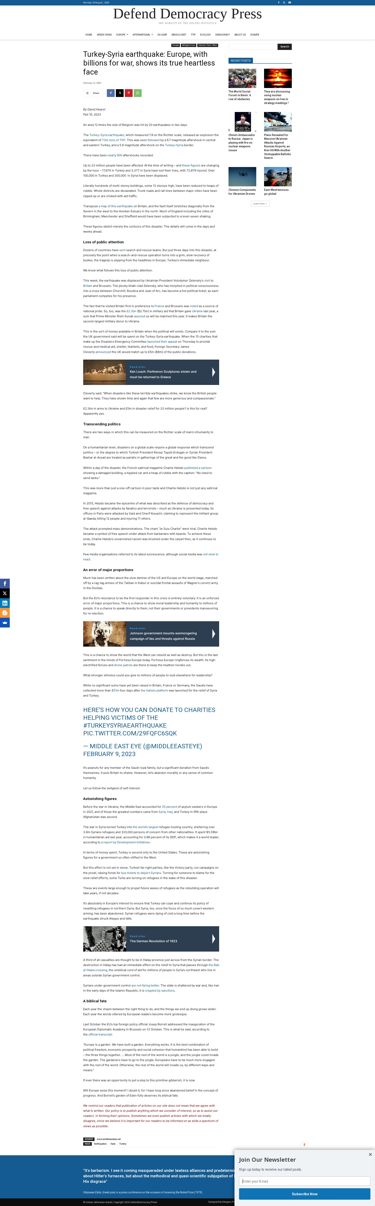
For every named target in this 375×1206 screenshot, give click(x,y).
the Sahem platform (154, 690)
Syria (179, 145)
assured (139, 316)
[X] (284, 3)
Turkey (170, 145)
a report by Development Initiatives (125, 842)
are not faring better (145, 985)
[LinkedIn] (5, 603)
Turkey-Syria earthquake (106, 135)
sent (122, 250)
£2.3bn (131, 311)
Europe (175, 45)
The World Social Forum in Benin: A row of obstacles (240, 95)
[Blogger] (5, 613)
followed (154, 140)
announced (103, 352)
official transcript (100, 1034)
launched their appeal (162, 341)
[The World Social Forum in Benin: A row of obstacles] (242, 78)
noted (194, 306)
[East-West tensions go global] (278, 176)
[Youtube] (289, 3)
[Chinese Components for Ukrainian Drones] (242, 176)
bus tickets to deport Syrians (141, 873)
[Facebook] (279, 3)
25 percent (169, 807)
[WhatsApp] (138, 93)
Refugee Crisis (188, 45)
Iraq (169, 812)
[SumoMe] (5, 622)
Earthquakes (100, 1144)
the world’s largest (145, 827)
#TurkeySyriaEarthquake (125, 725)
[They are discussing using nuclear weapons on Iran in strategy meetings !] (278, 78)
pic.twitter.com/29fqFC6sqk (130, 733)
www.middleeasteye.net (109, 1139)
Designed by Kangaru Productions (98, 27)
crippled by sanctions (160, 990)
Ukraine (197, 311)
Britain (87, 286)
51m (116, 690)
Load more (259, 203)
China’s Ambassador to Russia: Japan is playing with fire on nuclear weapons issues (242, 142)
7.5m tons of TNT (113, 140)
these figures (191, 165)
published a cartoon (198, 468)
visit (207, 280)
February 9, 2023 (109, 754)
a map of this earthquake (116, 206)
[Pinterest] (129, 93)
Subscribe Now (304, 1193)
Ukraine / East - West (207, 45)
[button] (304, 1159)
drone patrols (123, 665)
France (159, 306)
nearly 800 (115, 155)
